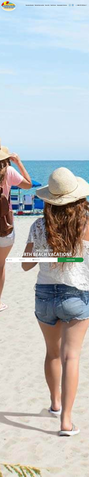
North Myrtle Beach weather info (87, 2)
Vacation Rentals (30, 5)
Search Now (70, 260)
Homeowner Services (62, 5)
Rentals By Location (39, 5)
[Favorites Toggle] (73, 5)
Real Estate (53, 5)
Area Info (47, 5)
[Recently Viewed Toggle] (70, 5)
